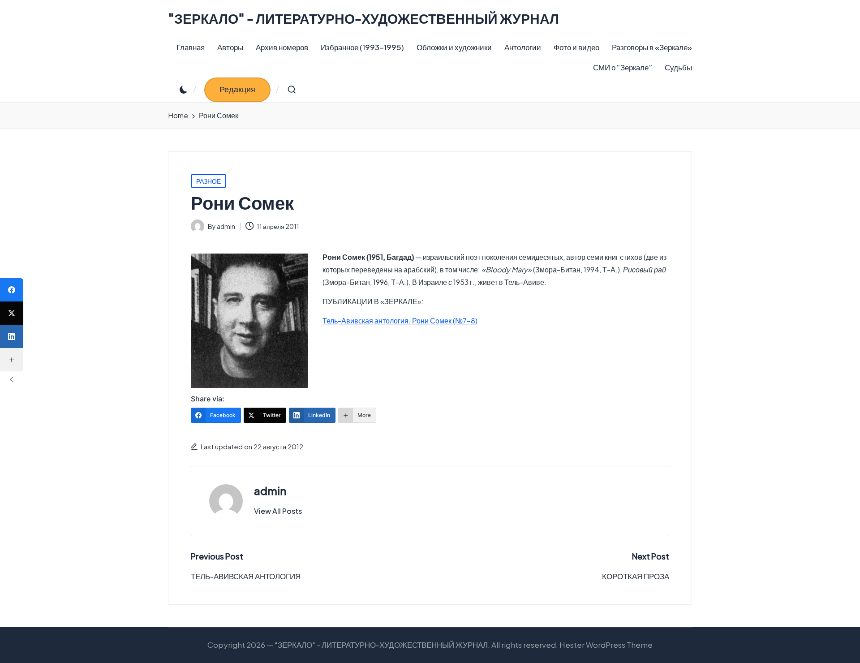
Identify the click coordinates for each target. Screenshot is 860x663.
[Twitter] (11, 313)
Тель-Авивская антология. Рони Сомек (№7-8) (399, 320)
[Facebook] (11, 289)
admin (270, 490)
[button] (237, 89)
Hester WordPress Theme (606, 645)
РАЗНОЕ (208, 181)
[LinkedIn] (11, 336)
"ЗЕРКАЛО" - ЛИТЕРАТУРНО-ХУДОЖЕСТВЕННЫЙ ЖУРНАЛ (363, 18)
